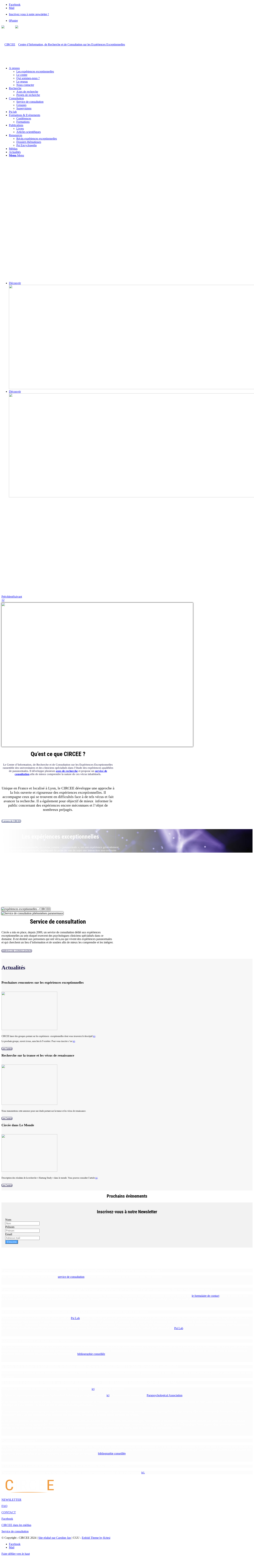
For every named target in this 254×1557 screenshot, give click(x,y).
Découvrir (15, 283)
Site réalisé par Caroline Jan (54, 1537)
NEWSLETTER (11, 1499)
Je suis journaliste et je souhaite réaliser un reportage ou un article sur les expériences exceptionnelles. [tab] (60, 1466)
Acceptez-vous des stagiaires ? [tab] (19, 1440)
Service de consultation (15, 1531)
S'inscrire (12, 1241)
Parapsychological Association (164, 1395)
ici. (143, 1472)
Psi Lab (75, 1318)
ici (94, 1036)
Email (8, 1234)
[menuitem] (131, 14)
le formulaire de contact (205, 1295)
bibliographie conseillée (91, 1354)
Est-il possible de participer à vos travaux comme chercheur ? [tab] (37, 1340)
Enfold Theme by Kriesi (96, 1537)
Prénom (9, 1227)
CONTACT (8, 1512)
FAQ (4, 1506)
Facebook (7, 1518)
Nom (8, 1219)
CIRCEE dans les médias (16, 1525)
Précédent (7, 596)
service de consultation (71, 1276)
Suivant (17, 596)
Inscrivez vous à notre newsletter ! (29, 14)
